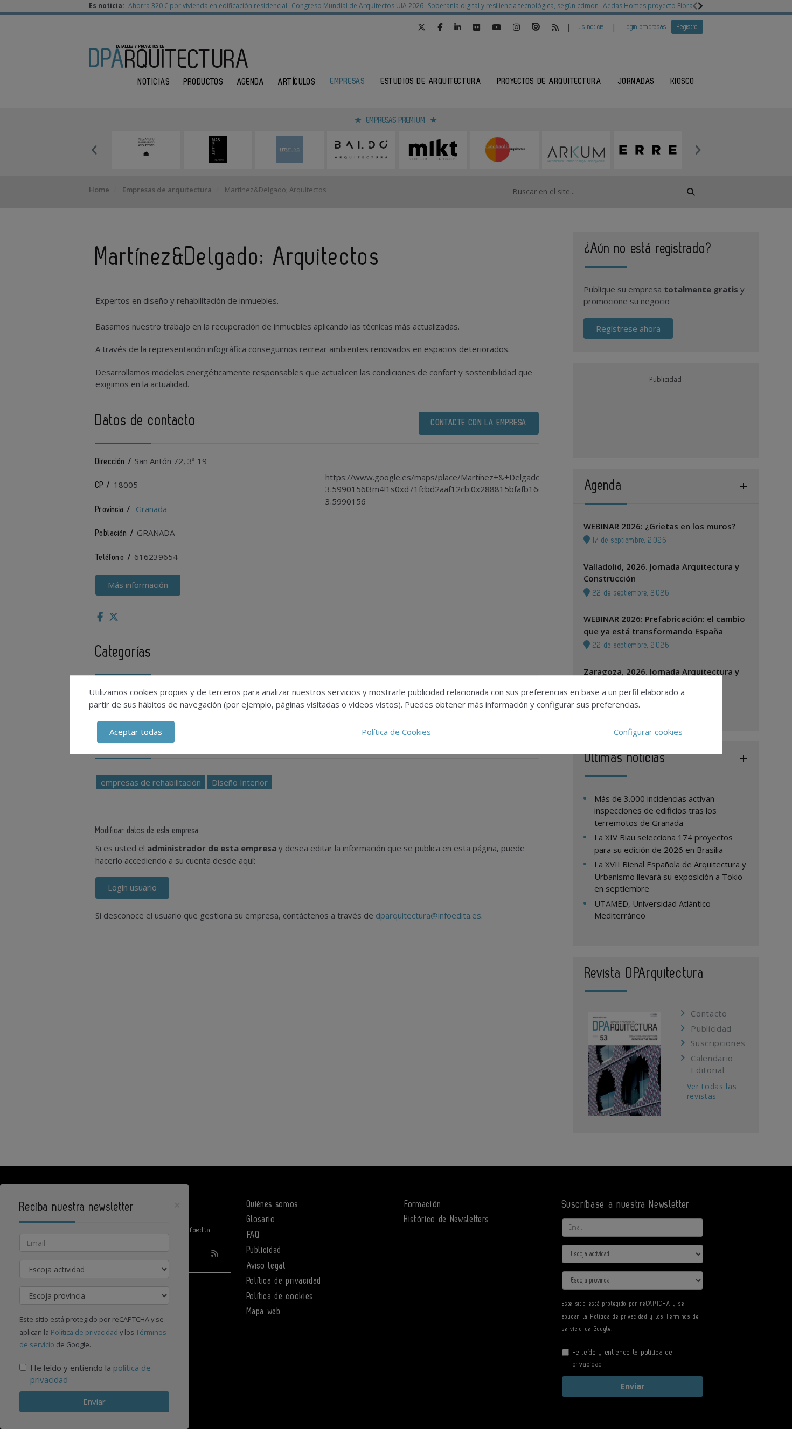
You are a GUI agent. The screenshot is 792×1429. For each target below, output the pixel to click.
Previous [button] (94, 149)
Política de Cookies (396, 731)
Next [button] (697, 149)
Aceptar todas (135, 731)
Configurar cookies (648, 731)
